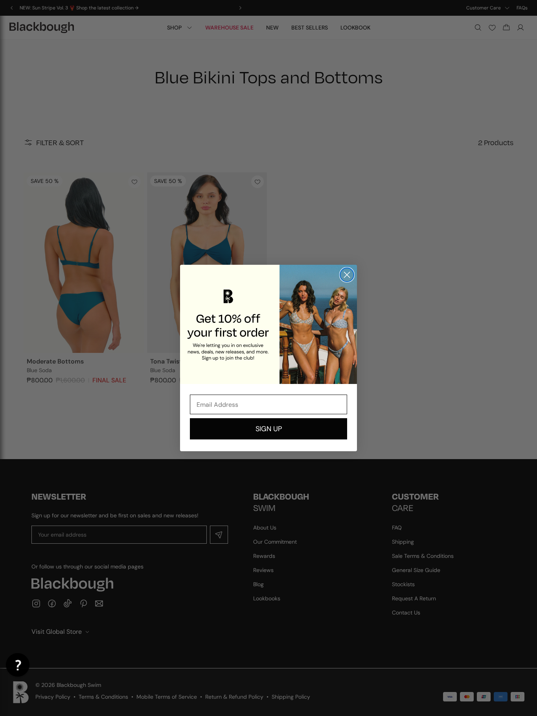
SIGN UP (269, 429)
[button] (17, 665)
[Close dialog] (347, 275)
